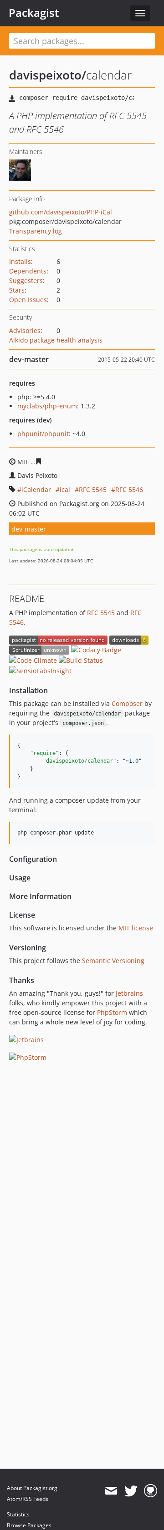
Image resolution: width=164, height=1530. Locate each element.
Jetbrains (129, 993)
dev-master (28, 529)
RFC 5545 (93, 489)
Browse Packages (29, 1525)
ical (65, 489)
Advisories (25, 330)
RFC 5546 (129, 489)
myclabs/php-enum (47, 406)
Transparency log (35, 231)
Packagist (34, 12)
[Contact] (111, 1491)
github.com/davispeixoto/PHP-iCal (60, 212)
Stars (17, 290)
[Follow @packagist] (131, 1491)
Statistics (18, 1514)
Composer (127, 703)
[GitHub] (150, 1491)
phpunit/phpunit (43, 433)
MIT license (135, 928)
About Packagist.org (32, 1488)
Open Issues (28, 299)
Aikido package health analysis (55, 340)
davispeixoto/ (47, 75)
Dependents (27, 271)
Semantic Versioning (113, 960)
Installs (20, 261)
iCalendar (36, 489)
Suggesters (26, 280)
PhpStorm (112, 1012)
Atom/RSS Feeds (27, 1499)
